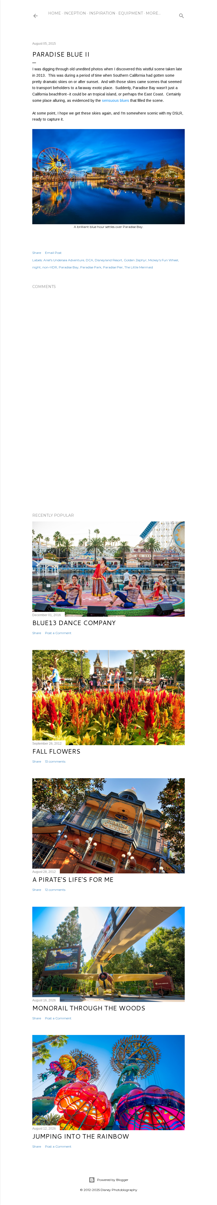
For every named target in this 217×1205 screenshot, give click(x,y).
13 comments (55, 761)
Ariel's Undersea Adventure (63, 260)
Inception (75, 13)
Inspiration (102, 13)
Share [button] (36, 253)
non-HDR (49, 267)
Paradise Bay (69, 267)
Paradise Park (90, 267)
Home (54, 13)
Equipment (130, 13)
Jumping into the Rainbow (80, 1136)
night (36, 267)
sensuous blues (115, 100)
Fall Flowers (56, 751)
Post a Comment (58, 633)
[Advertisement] (108, 463)
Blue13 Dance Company (74, 622)
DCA (89, 260)
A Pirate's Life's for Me (73, 879)
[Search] (181, 15)
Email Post (53, 253)
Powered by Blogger (112, 1180)
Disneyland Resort (108, 260)
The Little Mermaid (138, 267)
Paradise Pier (113, 267)
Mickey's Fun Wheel (163, 260)
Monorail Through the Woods (88, 1008)
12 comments (55, 890)
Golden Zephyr (135, 260)
